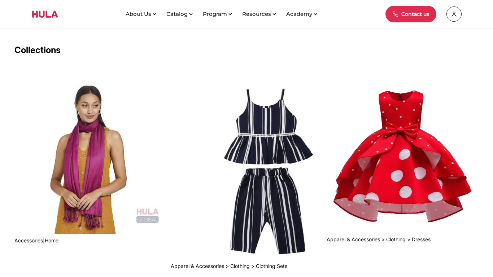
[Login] (454, 14)
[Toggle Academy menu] (316, 14)
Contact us (415, 14)
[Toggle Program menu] (231, 14)
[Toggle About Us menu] (155, 14)
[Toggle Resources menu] (275, 14)
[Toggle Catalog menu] (191, 14)
